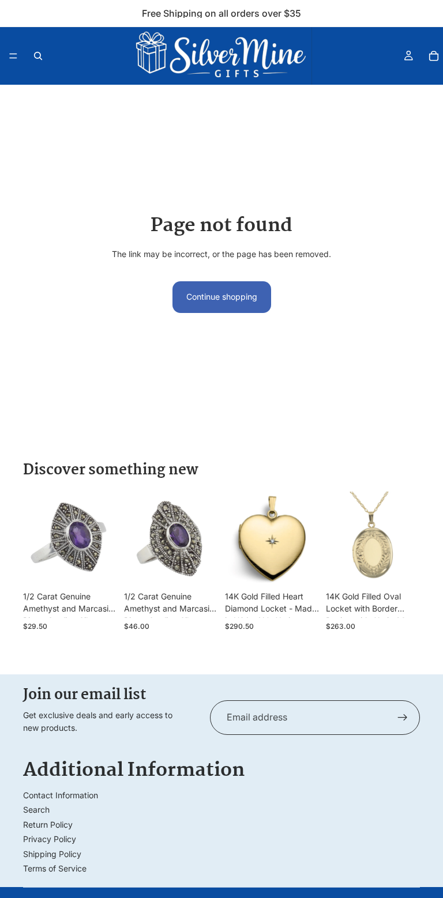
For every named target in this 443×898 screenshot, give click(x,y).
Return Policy (48, 824)
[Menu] (13, 56)
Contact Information (60, 795)
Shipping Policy (52, 854)
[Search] (38, 56)
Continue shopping (221, 296)
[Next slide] (104, 538)
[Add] (99, 567)
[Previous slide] (35, 538)
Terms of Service (55, 868)
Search (36, 809)
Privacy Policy (49, 839)
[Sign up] (403, 717)
